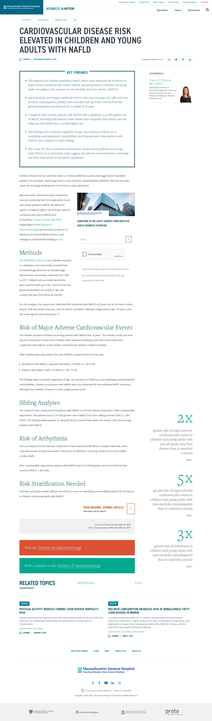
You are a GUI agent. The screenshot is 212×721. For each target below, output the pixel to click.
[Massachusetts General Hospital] (106, 670)
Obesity (40, 628)
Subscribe (204, 2)
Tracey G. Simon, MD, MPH (47, 219)
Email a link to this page (169, 59)
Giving (96, 651)
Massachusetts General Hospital (17, 1)
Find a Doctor (174, 2)
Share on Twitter (176, 59)
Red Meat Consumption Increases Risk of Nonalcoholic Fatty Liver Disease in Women (149, 610)
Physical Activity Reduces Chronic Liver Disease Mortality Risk (59, 610)
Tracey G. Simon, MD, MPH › (160, 81)
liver (65, 175)
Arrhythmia (26, 20)
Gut (161, 59)
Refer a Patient (158, 2)
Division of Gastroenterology (59, 547)
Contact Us (136, 651)
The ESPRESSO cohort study (34, 260)
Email (83, 239)
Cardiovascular (43, 20)
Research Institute (190, 2)
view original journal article (103, 508)
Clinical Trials (144, 2)
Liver (75, 20)
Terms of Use (120, 651)
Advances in (60, 8)
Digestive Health (61, 20)
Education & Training (127, 2)
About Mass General (79, 651)
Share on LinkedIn (190, 59)
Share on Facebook (183, 59)
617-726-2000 (125, 690)
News (107, 651)
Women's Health (138, 632)
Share (189, 460)
